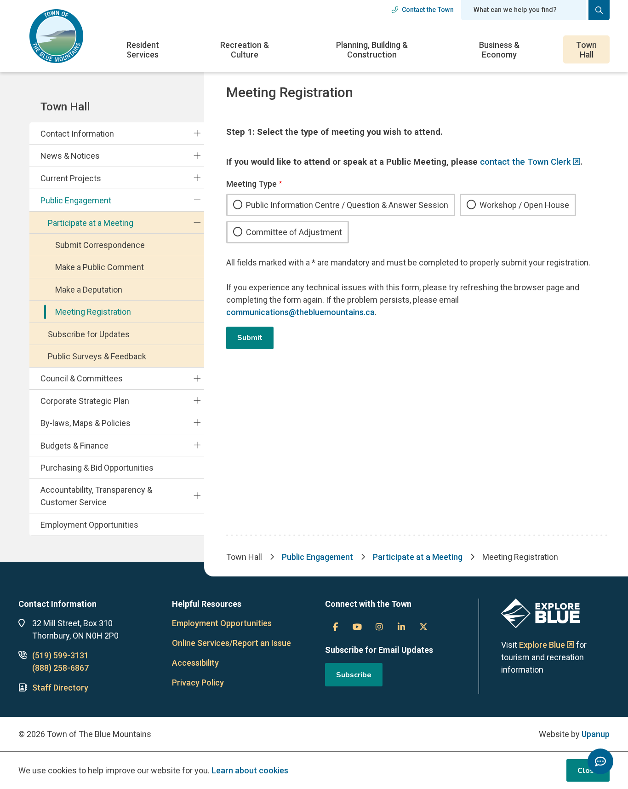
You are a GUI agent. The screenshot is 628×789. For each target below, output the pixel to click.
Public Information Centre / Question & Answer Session (347, 205)
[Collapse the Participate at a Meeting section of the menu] (197, 222)
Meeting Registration (93, 312)
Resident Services (142, 49)
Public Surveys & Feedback (97, 356)
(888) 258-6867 (60, 668)
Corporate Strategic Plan (84, 401)
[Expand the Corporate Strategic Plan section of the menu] (197, 400)
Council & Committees (81, 378)
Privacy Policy (198, 682)
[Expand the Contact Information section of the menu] (197, 133)
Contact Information (77, 133)
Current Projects (70, 178)
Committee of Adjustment (294, 232)
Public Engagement (75, 200)
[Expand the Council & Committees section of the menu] (197, 378)
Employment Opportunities (89, 525)
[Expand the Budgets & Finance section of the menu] (197, 444)
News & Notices (70, 156)
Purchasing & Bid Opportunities (97, 467)
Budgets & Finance (74, 445)
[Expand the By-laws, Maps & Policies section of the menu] (197, 422)
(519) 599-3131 (60, 655)
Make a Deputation (88, 289)
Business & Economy (499, 49)
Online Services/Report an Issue (231, 643)
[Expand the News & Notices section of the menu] (197, 155)
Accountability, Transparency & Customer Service (96, 496)
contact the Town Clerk (525, 162)
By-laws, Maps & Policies (85, 423)
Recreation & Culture (244, 49)
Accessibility (195, 663)
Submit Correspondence (100, 245)
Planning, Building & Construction (372, 49)
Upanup (596, 734)
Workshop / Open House (524, 205)
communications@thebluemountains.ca (300, 312)
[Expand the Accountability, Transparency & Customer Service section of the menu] (197, 496)
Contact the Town (428, 9)
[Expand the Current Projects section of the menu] (197, 178)
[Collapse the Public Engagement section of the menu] (197, 200)
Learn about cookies (249, 770)
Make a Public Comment (99, 267)
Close (588, 771)
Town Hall (586, 49)
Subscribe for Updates (89, 334)
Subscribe (353, 675)
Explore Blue (542, 645)
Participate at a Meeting (90, 223)
